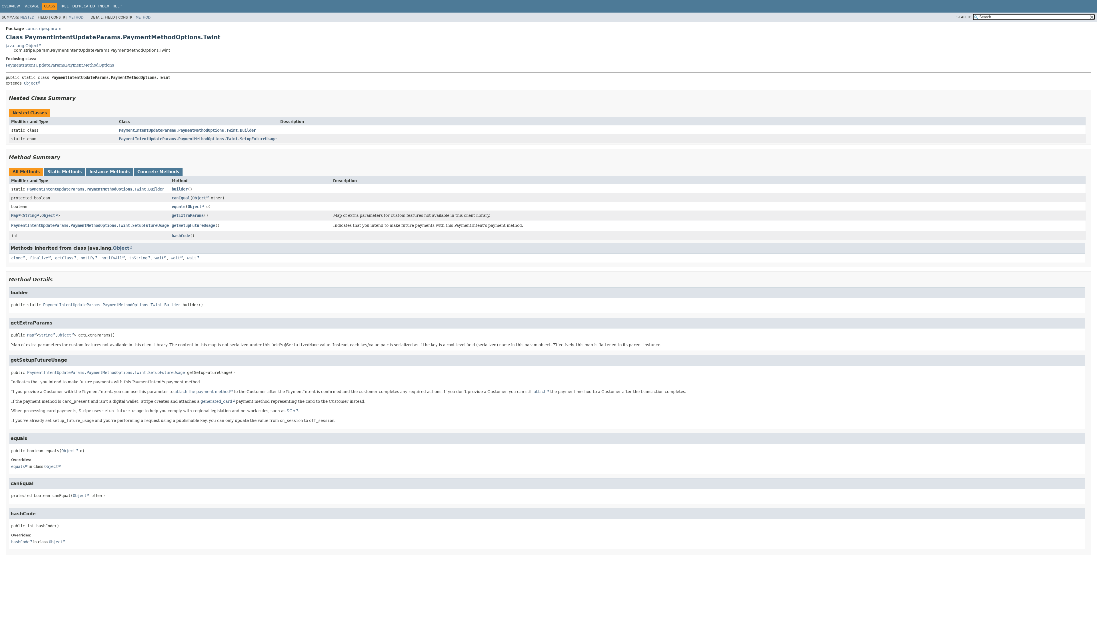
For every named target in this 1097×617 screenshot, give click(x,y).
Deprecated (83, 6)
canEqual (181, 198)
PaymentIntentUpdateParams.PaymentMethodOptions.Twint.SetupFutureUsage (198, 139)
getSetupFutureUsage (193, 225)
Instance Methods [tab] (109, 171)
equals (178, 206)
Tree (64, 6)
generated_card (216, 401)
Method (76, 17)
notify (87, 258)
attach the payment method (202, 391)
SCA (291, 410)
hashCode (181, 235)
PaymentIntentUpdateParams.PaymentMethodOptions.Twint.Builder (187, 130)
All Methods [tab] (26, 171)
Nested (27, 17)
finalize (39, 258)
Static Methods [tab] (64, 171)
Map (14, 215)
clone (17, 258)
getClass (64, 258)
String (30, 215)
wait (159, 258)
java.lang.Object (22, 45)
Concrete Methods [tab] (158, 171)
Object (31, 83)
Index (103, 6)
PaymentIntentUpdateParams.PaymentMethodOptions (60, 65)
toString (138, 258)
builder (180, 189)
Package (31, 6)
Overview (11, 6)
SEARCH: (963, 17)
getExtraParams (188, 215)
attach (540, 391)
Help (117, 6)
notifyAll (111, 258)
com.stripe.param (43, 28)
